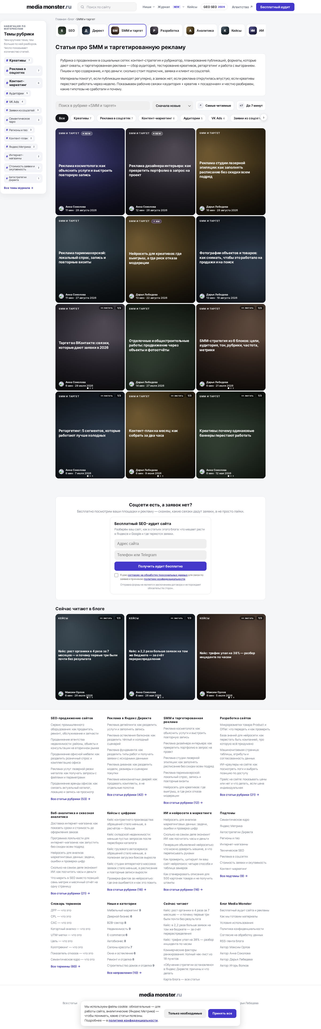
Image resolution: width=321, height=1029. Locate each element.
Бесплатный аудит (275, 7)
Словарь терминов (66, 903)
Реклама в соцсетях (116, 118)
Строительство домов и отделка (130, 965)
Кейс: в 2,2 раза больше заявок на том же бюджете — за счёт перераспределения (187, 929)
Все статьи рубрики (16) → (183, 889)
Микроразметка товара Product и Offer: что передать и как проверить (245, 727)
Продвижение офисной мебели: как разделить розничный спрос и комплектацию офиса (75, 758)
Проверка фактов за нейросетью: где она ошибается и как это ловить (132, 880)
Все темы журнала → (18, 188)
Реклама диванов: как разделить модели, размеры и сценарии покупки (129, 768)
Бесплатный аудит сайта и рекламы (244, 910)
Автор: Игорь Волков (234, 965)
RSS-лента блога (232, 941)
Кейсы (192, 7)
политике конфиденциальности (133, 1020)
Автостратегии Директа (236, 832)
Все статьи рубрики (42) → (127, 794)
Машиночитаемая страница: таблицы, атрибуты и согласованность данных (239, 754)
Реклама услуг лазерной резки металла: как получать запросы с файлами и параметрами (74, 773)
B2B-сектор (116, 923)
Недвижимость (119, 929)
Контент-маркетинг (158, 118)
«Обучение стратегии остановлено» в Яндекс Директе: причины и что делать (189, 969)
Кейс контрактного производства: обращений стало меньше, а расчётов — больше (130, 824)
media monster (49, 7)
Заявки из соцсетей (250, 118)
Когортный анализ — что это (70, 929)
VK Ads (218, 118)
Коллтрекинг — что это (67, 947)
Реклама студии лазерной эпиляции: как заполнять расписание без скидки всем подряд (189, 762)
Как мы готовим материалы (239, 916)
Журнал (169, 7)
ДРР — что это (61, 910)
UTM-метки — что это (66, 935)
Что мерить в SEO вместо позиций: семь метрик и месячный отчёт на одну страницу (75, 882)
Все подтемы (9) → (234, 876)
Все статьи (70, 1003)
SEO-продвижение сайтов (72, 718)
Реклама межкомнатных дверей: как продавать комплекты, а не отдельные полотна (132, 783)
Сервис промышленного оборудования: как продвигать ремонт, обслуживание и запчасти (74, 729)
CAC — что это (61, 923)
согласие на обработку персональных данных (158, 575)
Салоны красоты (119, 947)
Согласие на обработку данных (241, 935)
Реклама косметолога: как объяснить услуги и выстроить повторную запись (185, 732)
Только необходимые (185, 1013)
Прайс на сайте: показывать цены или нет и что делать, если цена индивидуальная (243, 783)
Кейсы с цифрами (121, 813)
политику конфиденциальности (164, 579)
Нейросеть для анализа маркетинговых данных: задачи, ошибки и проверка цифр (73, 857)
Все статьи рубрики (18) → (126, 889)
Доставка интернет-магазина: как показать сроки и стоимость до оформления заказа (74, 827)
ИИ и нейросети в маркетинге (188, 813)
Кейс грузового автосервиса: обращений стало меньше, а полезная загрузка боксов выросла (131, 853)
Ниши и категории (121, 903)
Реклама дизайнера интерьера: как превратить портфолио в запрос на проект (188, 747)
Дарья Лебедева (247, 1003)
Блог (71, 19)
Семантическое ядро (234, 820)
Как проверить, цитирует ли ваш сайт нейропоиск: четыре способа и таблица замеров (188, 863)
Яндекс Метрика (231, 826)
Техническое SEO (232, 850)
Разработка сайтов (235, 718)
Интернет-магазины (234, 844)
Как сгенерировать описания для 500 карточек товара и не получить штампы (188, 878)
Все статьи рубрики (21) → (239, 794)
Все (62, 118)
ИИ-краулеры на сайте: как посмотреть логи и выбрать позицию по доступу (239, 768)
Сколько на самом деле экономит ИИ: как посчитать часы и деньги (74, 870)
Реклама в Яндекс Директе (129, 718)
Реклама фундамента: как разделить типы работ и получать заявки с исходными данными (130, 754)
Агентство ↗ (242, 7)
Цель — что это (61, 941)
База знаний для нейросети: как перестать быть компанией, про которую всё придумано (242, 739)
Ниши (147, 7)
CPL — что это (61, 916)
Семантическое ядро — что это (72, 959)
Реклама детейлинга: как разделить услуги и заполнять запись (132, 727)
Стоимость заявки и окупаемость (243, 863)
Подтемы (227, 813)
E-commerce (117, 935)
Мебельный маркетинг (124, 910)
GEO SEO (214, 7)
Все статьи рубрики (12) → (183, 802)
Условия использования (236, 923)
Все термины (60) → (65, 966)
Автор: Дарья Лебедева (236, 959)
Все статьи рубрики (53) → (70, 799)
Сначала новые (168, 106)
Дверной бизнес (119, 916)
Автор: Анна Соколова (235, 953)
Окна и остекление (121, 953)
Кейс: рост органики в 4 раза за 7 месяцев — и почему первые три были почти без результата (186, 914)
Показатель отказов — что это (72, 953)
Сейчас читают (176, 903)
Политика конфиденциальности (242, 929)
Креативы (82, 118)
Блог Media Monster (235, 903)
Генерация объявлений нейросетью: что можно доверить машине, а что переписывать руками (189, 849)
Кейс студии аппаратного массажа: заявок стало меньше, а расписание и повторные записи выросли (132, 868)
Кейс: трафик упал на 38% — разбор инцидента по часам (189, 942)
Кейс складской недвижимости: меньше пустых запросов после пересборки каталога (129, 838)
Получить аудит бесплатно (160, 566)
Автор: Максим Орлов (235, 947)
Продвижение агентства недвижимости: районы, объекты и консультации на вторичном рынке (75, 744)
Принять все (222, 1013)
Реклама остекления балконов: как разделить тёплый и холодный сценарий (131, 739)
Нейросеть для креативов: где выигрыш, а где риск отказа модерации (184, 791)
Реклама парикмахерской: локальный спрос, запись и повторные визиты (182, 777)
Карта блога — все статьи (182, 979)
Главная (60, 19)
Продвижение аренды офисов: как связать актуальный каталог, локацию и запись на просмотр (74, 787)
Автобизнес (116, 941)
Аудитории (193, 118)
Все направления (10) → (124, 973)
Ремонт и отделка (120, 959)
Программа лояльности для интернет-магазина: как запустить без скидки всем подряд (75, 842)
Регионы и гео (229, 838)
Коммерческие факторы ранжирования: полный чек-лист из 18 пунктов (188, 954)
